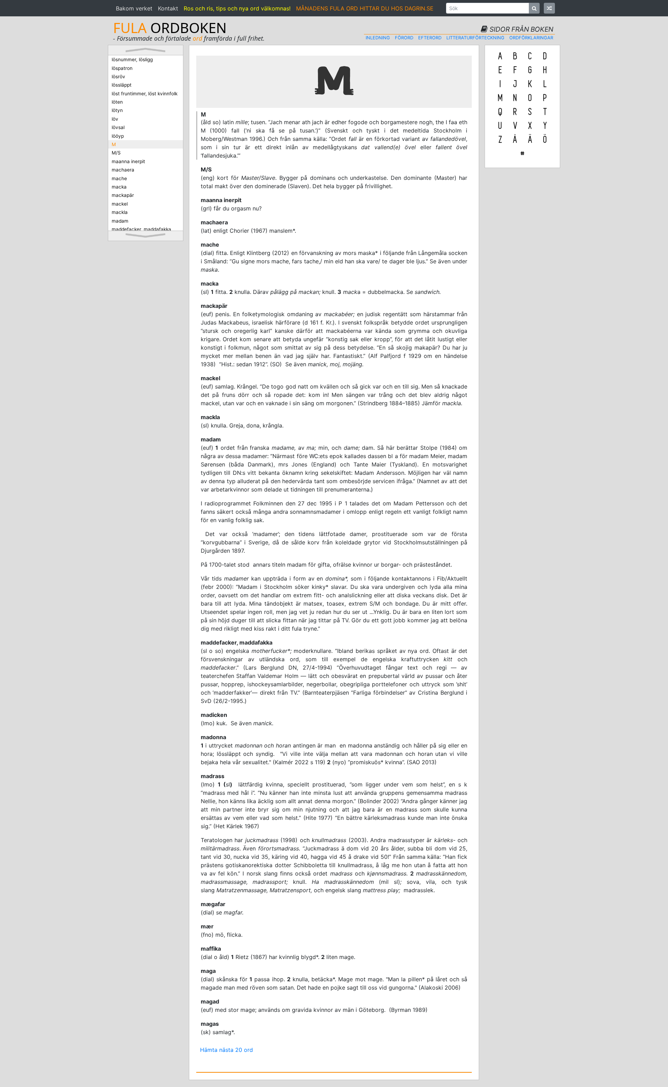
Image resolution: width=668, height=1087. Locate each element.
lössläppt (122, 85)
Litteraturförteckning (475, 37)
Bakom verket (134, 8)
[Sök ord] (534, 8)
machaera (123, 170)
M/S (116, 152)
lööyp (118, 136)
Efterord (430, 37)
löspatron (122, 68)
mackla (120, 212)
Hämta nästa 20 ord (226, 1049)
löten (117, 102)
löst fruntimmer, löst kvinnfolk (144, 93)
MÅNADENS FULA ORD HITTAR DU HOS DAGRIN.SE (365, 8)
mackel (120, 204)
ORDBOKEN (169, 27)
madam (120, 221)
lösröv (118, 76)
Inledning (378, 37)
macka (119, 187)
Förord (404, 37)
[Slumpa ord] (549, 8)
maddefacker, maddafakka (141, 229)
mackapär (123, 195)
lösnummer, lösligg (132, 59)
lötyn (117, 110)
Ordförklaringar (531, 37)
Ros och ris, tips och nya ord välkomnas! (237, 8)
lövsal (118, 127)
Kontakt (168, 8)
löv (115, 119)
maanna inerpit (128, 161)
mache (119, 178)
